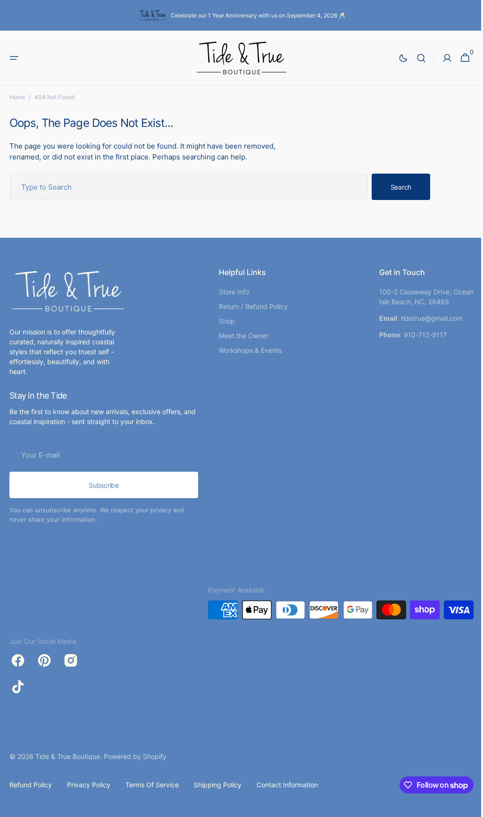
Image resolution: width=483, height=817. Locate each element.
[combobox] (188, 187)
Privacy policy (88, 785)
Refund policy (30, 785)
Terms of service (152, 785)
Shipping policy (218, 785)
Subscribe (103, 485)
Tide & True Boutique (67, 756)
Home (17, 96)
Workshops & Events (246, 350)
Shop (223, 321)
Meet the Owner (240, 336)
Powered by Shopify (135, 756)
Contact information (287, 785)
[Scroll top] (464, 805)
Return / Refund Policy (249, 306)
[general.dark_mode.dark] (396, 58)
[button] (14, 58)
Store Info (230, 292)
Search (401, 187)
